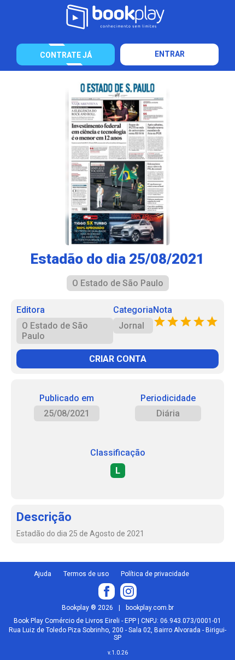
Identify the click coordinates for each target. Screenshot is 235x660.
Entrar (170, 54)
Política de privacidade (155, 574)
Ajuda (42, 574)
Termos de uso (86, 574)
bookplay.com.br (150, 607)
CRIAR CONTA (117, 359)
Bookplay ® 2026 (87, 607)
